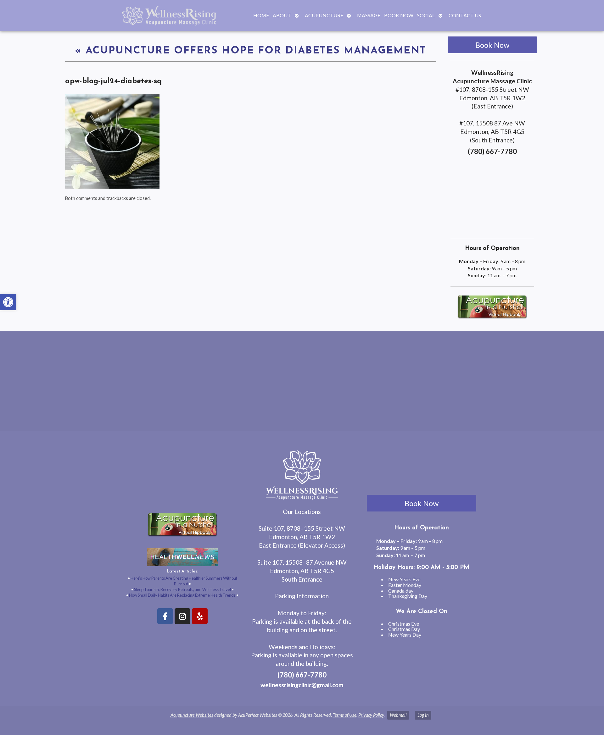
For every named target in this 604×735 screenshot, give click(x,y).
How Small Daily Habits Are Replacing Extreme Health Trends (182, 595)
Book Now (398, 15)
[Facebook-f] (165, 616)
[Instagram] (182, 616)
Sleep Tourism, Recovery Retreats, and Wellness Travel (182, 589)
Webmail (398, 715)
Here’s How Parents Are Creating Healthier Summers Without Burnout (184, 581)
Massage (368, 15)
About (282, 15)
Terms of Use (344, 715)
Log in (423, 715)
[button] (8, 302)
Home (261, 15)
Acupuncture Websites (192, 715)
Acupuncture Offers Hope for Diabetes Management (250, 51)
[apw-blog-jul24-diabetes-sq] (112, 187)
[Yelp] (200, 616)
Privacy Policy (371, 715)
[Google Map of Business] (492, 194)
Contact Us (465, 15)
